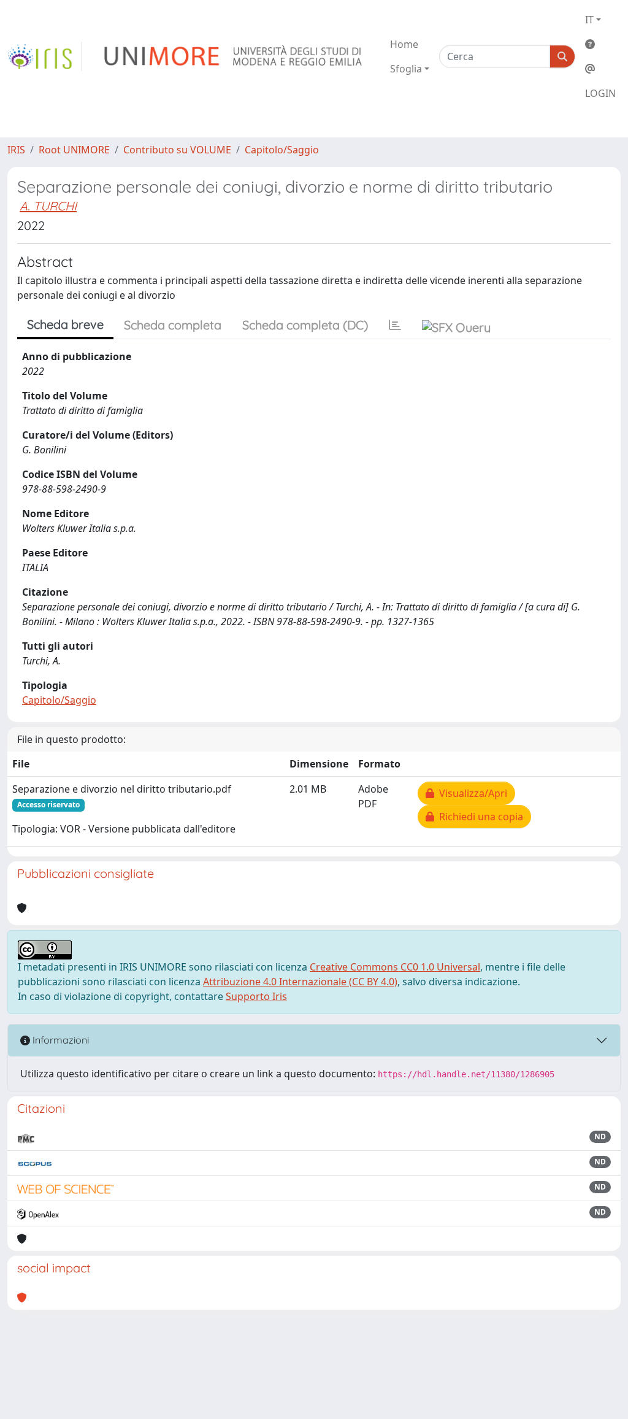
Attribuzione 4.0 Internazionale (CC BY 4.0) (300, 981)
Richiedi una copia (478, 816)
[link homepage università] (234, 56)
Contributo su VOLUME (177, 149)
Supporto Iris (256, 996)
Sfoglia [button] (406, 68)
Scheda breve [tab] (65, 324)
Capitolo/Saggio (282, 149)
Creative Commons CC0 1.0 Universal (395, 967)
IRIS (16, 149)
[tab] (395, 325)
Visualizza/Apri (470, 793)
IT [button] (589, 19)
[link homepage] (44, 56)
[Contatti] (600, 68)
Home (404, 44)
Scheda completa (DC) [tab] (305, 325)
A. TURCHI (48, 205)
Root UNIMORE (74, 149)
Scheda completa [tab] (172, 325)
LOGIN (600, 93)
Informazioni (59, 1040)
